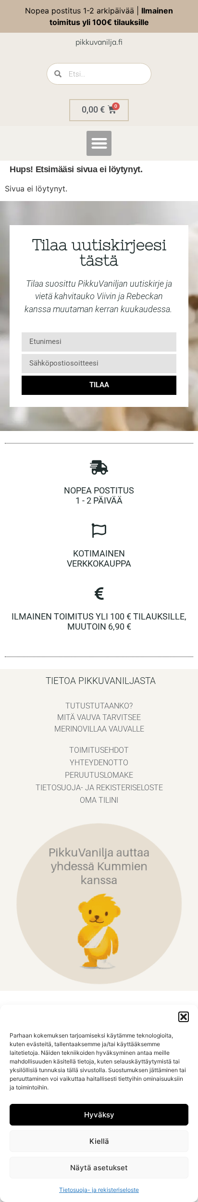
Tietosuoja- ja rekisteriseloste (99, 1189)
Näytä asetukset (99, 1167)
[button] (183, 1017)
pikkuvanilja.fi (99, 42)
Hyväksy (99, 1114)
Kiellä (99, 1141)
